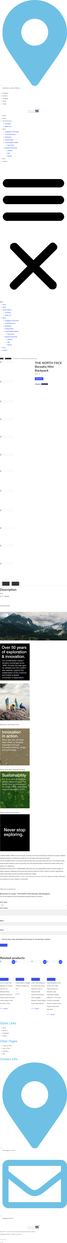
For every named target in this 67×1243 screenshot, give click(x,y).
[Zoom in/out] (5, 1239)
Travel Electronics (10, 134)
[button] (33, 234)
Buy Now (39, 378)
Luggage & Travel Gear (12, 132)
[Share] (2, 1239)
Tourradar (8, 123)
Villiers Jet (8, 126)
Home (4, 115)
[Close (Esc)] (0, 1239)
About (4, 118)
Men (8, 153)
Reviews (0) (15, 583)
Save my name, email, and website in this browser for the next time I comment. (26, 939)
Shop (4, 129)
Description (5, 583)
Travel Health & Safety (11, 142)
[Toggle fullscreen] (4, 1239)
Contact (4, 161)
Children (9, 150)
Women (9, 156)
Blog (3, 158)
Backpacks (8, 137)
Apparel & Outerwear (11, 148)
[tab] (6, 584)
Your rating (4, 902)
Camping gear (9, 140)
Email (2, 930)
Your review (4, 908)
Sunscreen (10, 145)
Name (2, 921)
